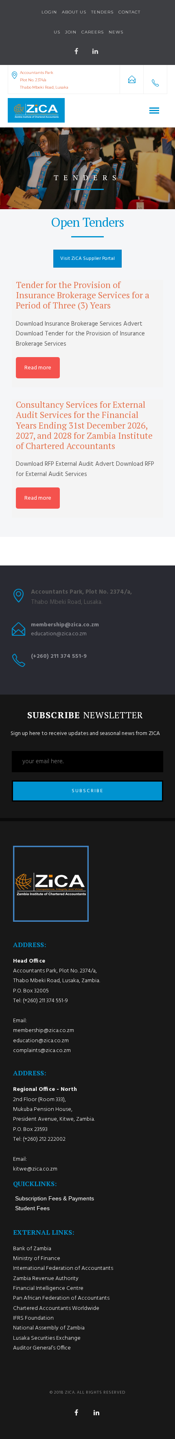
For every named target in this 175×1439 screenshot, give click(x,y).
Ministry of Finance (36, 1258)
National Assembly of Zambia (49, 1328)
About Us (74, 12)
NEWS (116, 32)
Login (49, 12)
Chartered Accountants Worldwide (56, 1308)
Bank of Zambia (32, 1249)
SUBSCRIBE (87, 791)
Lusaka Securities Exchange (47, 1338)
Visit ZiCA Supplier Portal (87, 259)
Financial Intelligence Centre (48, 1288)
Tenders (102, 12)
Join (71, 32)
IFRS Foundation (33, 1318)
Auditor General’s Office (42, 1348)
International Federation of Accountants (63, 1268)
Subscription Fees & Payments (54, 1198)
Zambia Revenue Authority (46, 1278)
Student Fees (32, 1208)
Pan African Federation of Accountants (61, 1298)
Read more (37, 368)
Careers (92, 32)
